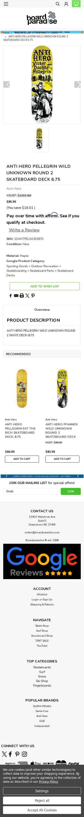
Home (6, 33)
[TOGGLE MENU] (6, 4)
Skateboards (42, 667)
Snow (42, 676)
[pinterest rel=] (17, 754)
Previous (6, 84)
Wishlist (42, 594)
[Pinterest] (33, 295)
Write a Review (24, 230)
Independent (42, 726)
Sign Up (47, 599)
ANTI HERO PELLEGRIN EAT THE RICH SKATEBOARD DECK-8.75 (20, 430)
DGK (42, 721)
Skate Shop (42, 626)
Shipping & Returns (42, 604)
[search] (57, 4)
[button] (42, 561)
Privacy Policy (48, 781)
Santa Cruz (42, 711)
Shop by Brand (22, 33)
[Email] (16, 295)
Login (35, 599)
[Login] (66, 4)
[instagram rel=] (24, 754)
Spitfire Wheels (42, 706)
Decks (54, 33)
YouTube (42, 645)
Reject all (42, 800)
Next (77, 84)
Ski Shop (42, 681)
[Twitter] (27, 295)
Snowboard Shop (42, 635)
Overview (42, 309)
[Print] (22, 295)
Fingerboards (42, 686)
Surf (42, 672)
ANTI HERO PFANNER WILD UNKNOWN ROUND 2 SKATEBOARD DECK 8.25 (61, 431)
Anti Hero (41, 33)
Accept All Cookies (42, 810)
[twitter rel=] (4, 754)
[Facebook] (10, 295)
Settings (42, 791)
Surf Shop (42, 631)
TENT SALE (42, 640)
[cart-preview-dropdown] (75, 3)
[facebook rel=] (10, 754)
